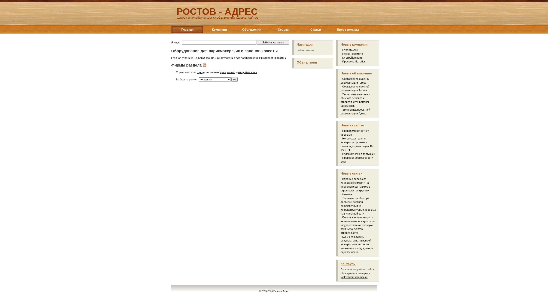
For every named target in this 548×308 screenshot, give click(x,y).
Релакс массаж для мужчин (358, 154)
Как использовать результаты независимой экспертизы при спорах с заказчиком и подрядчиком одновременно (357, 244)
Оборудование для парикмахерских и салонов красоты (250, 57)
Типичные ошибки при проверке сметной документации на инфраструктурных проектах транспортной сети (358, 206)
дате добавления (246, 72)
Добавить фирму (305, 50)
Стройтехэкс (350, 50)
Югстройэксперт (352, 57)
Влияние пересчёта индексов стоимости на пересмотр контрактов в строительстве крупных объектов (355, 187)
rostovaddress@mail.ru (354, 277)
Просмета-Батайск (353, 61)
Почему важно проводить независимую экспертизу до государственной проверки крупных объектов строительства (358, 225)
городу (201, 72)
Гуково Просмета (352, 53)
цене (223, 72)
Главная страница (182, 57)
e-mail (231, 72)
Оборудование (205, 57)
